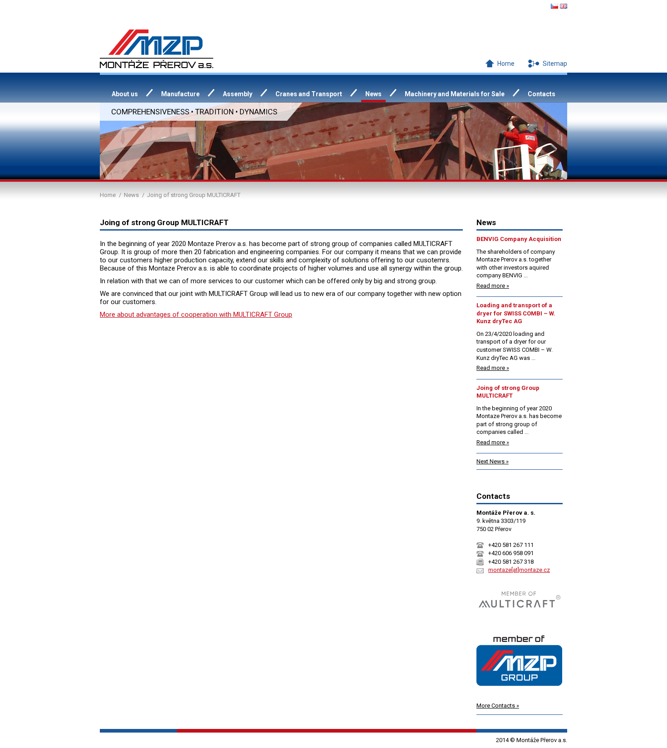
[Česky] (554, 6)
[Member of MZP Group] (519, 692)
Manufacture (180, 94)
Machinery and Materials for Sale (455, 94)
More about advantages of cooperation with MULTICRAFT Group (196, 314)
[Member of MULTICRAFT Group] (519, 618)
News (131, 195)
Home (506, 63)
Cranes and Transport (308, 94)
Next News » (492, 461)
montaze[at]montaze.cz (519, 569)
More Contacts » (497, 705)
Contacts (541, 94)
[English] (563, 6)
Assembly (237, 94)
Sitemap (555, 63)
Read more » (492, 285)
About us (125, 94)
